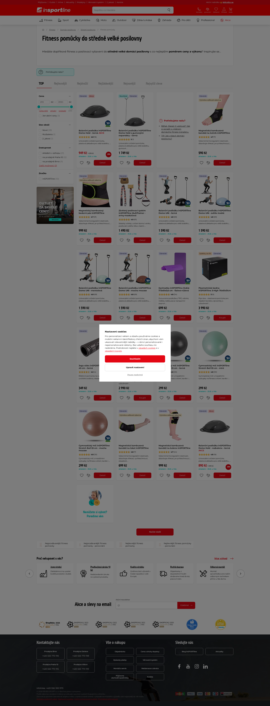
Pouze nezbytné (135, 375)
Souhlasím (135, 359)
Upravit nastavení (135, 367)
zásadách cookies (147, 348)
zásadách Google (113, 351)
